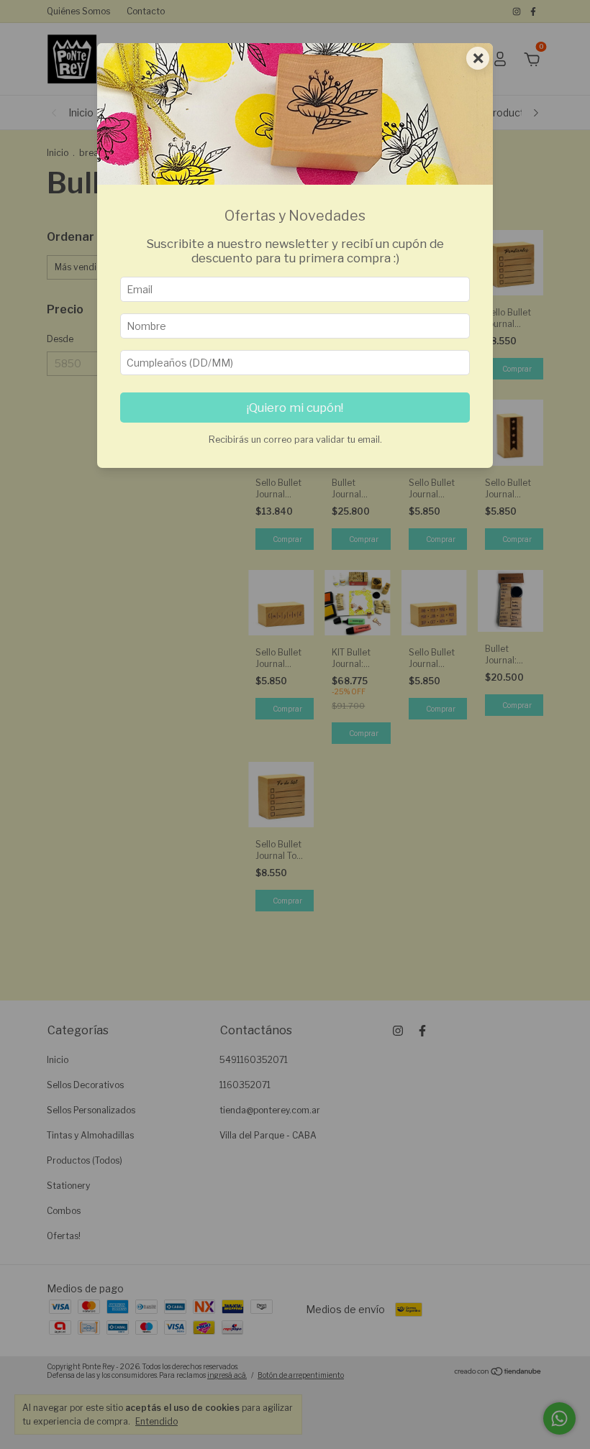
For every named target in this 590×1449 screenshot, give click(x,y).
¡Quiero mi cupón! (295, 407)
